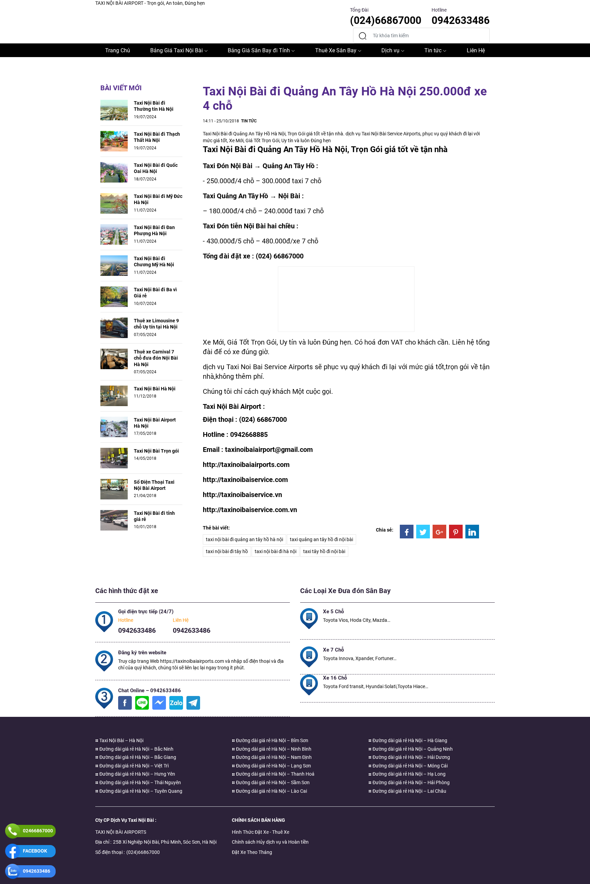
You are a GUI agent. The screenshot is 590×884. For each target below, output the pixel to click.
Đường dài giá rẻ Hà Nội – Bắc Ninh (135, 749)
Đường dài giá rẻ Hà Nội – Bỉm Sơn (271, 740)
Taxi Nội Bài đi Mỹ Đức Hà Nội (158, 199)
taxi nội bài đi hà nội (275, 551)
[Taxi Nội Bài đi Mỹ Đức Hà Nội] (114, 203)
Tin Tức (249, 121)
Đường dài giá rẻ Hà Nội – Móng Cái (409, 765)
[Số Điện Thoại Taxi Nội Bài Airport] (114, 488)
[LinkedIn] (472, 531)
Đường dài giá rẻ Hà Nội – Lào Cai (271, 791)
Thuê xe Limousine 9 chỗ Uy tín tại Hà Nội (156, 324)
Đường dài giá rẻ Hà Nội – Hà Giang (409, 740)
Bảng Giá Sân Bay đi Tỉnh (259, 50)
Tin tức (432, 50)
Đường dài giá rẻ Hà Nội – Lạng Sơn (273, 765)
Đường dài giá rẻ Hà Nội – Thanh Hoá (274, 774)
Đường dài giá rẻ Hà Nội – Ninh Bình (273, 749)
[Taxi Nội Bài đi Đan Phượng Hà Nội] (114, 234)
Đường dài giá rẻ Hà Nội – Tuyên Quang (140, 791)
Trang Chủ (117, 50)
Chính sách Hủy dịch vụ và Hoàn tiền (270, 842)
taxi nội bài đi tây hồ (227, 551)
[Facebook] (406, 531)
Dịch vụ (390, 50)
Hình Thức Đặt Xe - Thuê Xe (260, 832)
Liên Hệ (476, 50)
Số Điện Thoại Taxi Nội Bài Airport (154, 485)
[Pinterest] (456, 531)
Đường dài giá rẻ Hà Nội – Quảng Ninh (412, 749)
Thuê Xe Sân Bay (335, 50)
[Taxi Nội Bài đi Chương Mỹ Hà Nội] (114, 265)
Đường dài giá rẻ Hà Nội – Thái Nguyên (139, 782)
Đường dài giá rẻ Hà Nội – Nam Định (273, 757)
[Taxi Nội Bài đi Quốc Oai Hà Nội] (114, 172)
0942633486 (137, 630)
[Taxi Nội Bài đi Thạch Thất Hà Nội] (114, 141)
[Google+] (439, 531)
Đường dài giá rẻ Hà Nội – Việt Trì (133, 765)
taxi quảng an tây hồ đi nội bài (321, 539)
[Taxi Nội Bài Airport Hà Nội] (114, 426)
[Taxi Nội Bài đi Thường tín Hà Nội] (114, 109)
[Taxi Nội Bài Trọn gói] (114, 457)
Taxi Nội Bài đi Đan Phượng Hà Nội (154, 230)
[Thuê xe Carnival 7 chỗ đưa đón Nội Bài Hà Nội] (114, 358)
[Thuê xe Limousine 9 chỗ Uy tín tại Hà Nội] (114, 327)
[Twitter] (423, 531)
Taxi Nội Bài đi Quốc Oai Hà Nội (156, 168)
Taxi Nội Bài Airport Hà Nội (155, 423)
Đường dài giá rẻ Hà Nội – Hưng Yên (136, 774)
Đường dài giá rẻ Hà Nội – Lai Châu (408, 791)
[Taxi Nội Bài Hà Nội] (114, 395)
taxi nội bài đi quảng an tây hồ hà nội (244, 539)
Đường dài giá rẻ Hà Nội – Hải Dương (410, 757)
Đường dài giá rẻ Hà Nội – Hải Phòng (410, 782)
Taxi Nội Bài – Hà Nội (120, 740)
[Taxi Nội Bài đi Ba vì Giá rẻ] (114, 296)
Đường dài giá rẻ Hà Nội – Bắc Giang (137, 757)
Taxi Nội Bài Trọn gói (156, 451)
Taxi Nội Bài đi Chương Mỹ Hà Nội (154, 261)
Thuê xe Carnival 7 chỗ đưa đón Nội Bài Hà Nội (156, 358)
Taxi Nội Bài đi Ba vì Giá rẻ (155, 292)
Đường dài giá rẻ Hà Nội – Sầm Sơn (272, 782)
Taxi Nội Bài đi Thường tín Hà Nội (153, 106)
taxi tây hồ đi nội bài (324, 551)
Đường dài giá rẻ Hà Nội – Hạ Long (408, 774)
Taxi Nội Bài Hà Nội (154, 388)
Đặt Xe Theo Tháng (252, 852)
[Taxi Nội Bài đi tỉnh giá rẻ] (114, 519)
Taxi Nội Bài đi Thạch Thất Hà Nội (157, 137)
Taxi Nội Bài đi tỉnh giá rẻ (154, 516)
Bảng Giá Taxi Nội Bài (176, 50)
